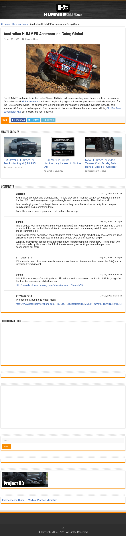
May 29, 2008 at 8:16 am (111, 295)
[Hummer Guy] (63, 9)
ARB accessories (30, 101)
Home (6, 24)
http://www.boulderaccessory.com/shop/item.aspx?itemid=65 (49, 285)
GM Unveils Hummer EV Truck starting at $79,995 (20, 161)
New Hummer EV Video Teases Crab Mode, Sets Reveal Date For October (100, 163)
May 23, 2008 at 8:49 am (111, 193)
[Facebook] (63, 528)
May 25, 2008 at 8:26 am (111, 274)
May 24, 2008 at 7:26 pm (111, 257)
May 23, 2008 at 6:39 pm (111, 221)
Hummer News (20, 24)
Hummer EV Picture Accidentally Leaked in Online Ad (62, 163)
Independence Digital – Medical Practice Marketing (29, 500)
